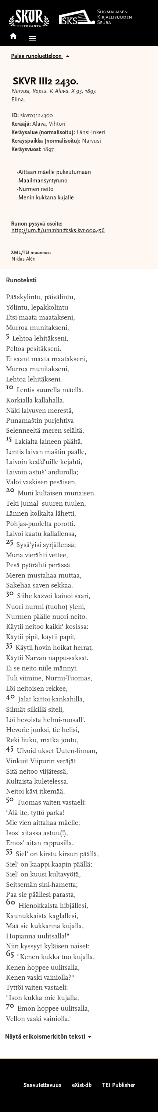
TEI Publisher (118, 1085)
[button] (31, 38)
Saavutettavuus (42, 1085)
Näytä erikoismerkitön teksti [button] (45, 1036)
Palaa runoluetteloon (37, 56)
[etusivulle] (13, 33)
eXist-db (81, 1085)
